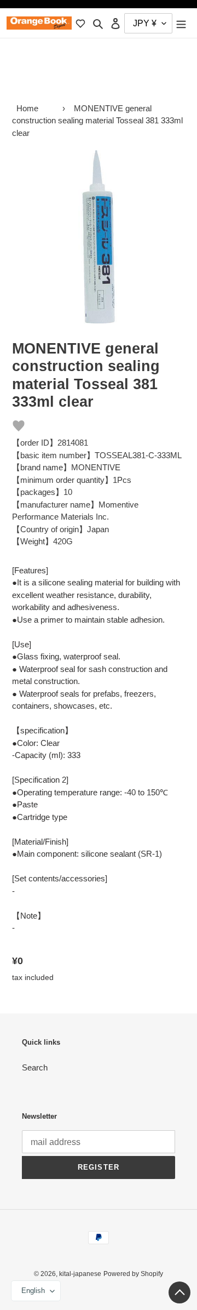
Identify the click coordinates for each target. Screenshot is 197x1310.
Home (27, 108)
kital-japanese (80, 1274)
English (33, 1290)
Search (35, 1067)
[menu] (181, 23)
